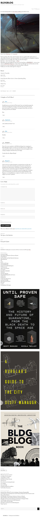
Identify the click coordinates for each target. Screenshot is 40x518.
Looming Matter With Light (6, 285)
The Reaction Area (4, 267)
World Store (3, 272)
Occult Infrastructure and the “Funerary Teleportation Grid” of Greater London (21, 493)
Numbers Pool (3, 276)
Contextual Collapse (4, 254)
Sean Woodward (3, 493)
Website (3, 214)
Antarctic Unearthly (5, 73)
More (30, 249)
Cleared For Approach (4, 273)
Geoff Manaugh (3, 496)
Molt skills (2, 499)
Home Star (2, 282)
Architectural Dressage (4, 263)
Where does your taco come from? (6, 475)
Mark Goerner (8, 54)
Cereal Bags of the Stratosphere (6, 476)
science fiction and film (16, 12)
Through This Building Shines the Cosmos (8, 275)
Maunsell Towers (6, 495)
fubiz (6, 131)
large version (15, 54)
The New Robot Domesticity (6, 488)
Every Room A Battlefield (5, 271)
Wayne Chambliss (4, 497)
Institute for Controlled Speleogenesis (7, 266)
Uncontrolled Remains (4, 264)
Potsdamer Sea (3, 277)
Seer (1, 260)
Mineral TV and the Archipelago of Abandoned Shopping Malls (18, 492)
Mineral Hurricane (4, 259)
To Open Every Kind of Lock (6, 279)
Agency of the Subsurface (5, 268)
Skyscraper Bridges (4, 485)
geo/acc (2, 262)
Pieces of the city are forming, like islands (7, 482)
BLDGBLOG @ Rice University (6, 479)
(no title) (2, 284)
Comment (4, 187)
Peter (6, 102)
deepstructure (7, 120)
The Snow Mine (10, 501)
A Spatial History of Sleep (5, 478)
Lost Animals (3, 270)
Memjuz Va (7, 161)
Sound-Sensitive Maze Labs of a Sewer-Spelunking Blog (13, 79)
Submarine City (3, 480)
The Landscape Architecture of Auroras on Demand (9, 255)
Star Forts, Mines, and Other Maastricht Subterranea (9, 258)
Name (2, 203)
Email (3, 209)
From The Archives (5, 473)
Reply (3, 115)
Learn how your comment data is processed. (23, 229)
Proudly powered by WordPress (14, 515)
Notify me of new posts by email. (6, 222)
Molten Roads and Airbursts (5, 281)
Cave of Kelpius (3, 483)
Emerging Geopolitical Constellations (7, 486)
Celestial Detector (4, 257)
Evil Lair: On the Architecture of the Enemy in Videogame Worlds (17, 499)
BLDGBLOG (7, 2)
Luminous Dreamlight (4, 280)
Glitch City (3, 84)
